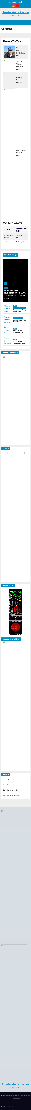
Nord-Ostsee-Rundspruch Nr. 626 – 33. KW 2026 (19, 343)
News (6, 288)
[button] (25, 22)
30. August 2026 (11, 295)
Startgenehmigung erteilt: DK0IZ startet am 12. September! (19, 312)
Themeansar (16, 1098)
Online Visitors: (8, 780)
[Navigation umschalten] (28, 22)
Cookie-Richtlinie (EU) (7, 1106)
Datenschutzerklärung (14, 1102)
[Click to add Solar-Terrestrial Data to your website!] (15, 612)
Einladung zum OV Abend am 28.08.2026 (19, 322)
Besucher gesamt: (9, 795)
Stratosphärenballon (19, 307)
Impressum (4, 1102)
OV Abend (20, 318)
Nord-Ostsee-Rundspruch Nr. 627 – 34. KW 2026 (19, 332)
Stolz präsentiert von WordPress (10, 1095)
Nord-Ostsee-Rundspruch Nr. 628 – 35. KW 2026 (15, 293)
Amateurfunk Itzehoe (15, 12)
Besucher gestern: (9, 790)
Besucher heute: (9, 785)
